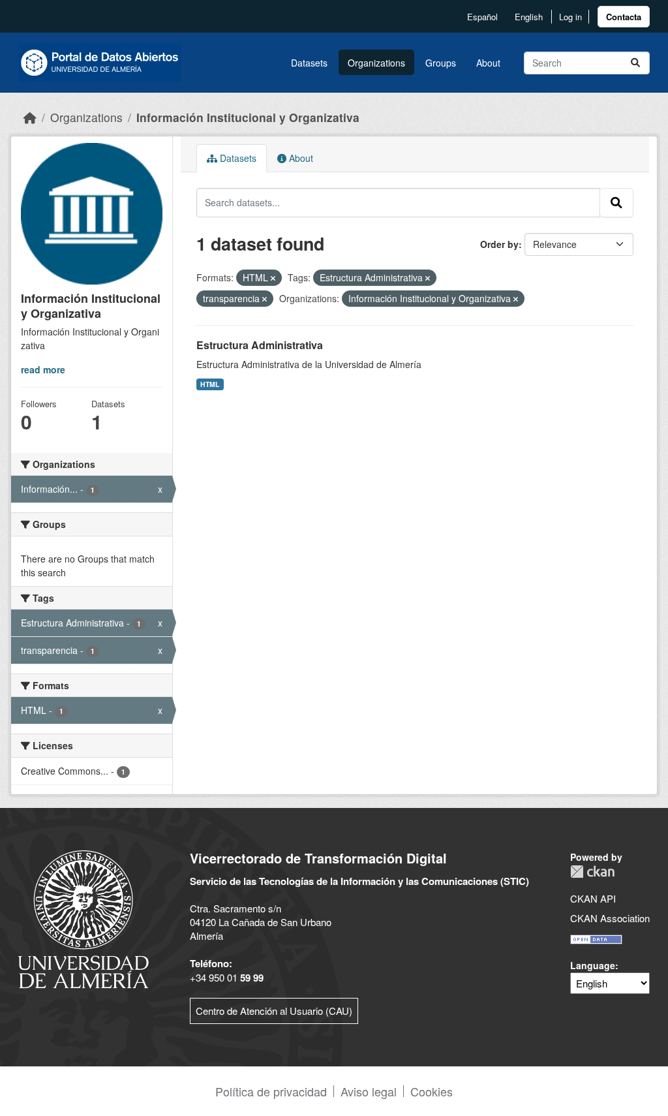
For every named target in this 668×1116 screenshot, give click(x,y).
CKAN (592, 871)
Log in (570, 16)
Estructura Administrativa (259, 344)
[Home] (30, 117)
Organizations (376, 62)
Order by (499, 244)
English (529, 16)
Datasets (309, 62)
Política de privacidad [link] (271, 1091)
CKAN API (593, 898)
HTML (209, 384)
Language (592, 965)
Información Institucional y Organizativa (247, 117)
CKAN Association (610, 918)
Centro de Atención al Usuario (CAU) (274, 1010)
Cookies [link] (431, 1091)
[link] (624, 16)
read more (43, 369)
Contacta (623, 16)
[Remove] (273, 278)
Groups (440, 62)
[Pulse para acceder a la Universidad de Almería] (83, 918)
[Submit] (635, 63)
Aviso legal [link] (369, 1091)
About (488, 62)
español (482, 16)
